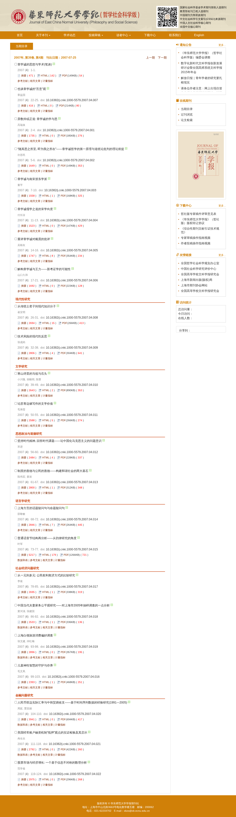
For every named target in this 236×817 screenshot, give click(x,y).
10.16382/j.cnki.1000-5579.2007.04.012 (72, 452)
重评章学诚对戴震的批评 (34, 239)
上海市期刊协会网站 (194, 285)
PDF (64, 75)
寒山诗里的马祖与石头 (32, 373)
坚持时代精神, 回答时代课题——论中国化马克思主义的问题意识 (60, 440)
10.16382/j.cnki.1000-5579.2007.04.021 (75, 744)
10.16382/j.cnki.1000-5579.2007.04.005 (72, 250)
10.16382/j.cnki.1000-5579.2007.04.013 (72, 482)
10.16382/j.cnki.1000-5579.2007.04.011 (72, 414)
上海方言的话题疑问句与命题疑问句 (41, 508)
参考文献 (23, 80)
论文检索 (187, 120)
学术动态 (69, 35)
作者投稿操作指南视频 (195, 243)
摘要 (23, 75)
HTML (44, 75)
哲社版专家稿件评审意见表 (198, 213)
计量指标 (48, 80)
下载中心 (150, 35)
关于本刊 (42, 35)
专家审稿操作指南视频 (195, 237)
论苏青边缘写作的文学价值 (35, 403)
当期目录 (187, 109)
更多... (222, 44)
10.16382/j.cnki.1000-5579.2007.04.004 (72, 220)
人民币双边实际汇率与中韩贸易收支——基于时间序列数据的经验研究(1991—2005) (72, 702)
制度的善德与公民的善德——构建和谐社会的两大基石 (53, 470)
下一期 (162, 57)
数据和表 (23, 560)
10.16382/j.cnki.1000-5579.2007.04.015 (72, 549)
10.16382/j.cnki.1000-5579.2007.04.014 (72, 519)
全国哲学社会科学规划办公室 (200, 263)
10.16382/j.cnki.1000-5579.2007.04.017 (72, 586)
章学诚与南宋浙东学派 (32, 179)
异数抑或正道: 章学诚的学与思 (37, 119)
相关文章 (35, 80)
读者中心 (122, 35)
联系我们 (175, 35)
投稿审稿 (95, 35)
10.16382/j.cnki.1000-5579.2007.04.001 (69, 130)
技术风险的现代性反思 (32, 336)
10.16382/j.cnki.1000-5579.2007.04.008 (72, 317)
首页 (20, 35)
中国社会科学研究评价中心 (198, 268)
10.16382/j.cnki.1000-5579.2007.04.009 (72, 347)
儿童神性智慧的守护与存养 (35, 665)
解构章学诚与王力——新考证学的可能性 (44, 269)
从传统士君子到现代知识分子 (37, 306)
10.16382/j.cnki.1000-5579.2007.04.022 (75, 774)
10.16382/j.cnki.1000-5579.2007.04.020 (75, 713)
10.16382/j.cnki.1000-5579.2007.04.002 (69, 160)
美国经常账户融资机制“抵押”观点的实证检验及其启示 (52, 732)
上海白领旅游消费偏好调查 (35, 635)
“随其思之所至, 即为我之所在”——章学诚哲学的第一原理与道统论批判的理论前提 (71, 149)
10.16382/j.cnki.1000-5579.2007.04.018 (72, 616)
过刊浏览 (187, 114)
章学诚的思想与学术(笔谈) (35, 64)
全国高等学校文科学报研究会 (200, 274)
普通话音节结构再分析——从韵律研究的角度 (47, 538)
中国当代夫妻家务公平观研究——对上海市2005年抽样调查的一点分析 (64, 605)
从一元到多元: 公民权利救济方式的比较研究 (46, 575)
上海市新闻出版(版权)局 (196, 279)
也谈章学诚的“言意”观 (32, 88)
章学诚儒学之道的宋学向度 (35, 209)
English (199, 35)
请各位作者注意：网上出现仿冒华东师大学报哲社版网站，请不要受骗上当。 (201, 90)
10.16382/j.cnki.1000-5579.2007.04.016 (74, 676)
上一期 (150, 57)
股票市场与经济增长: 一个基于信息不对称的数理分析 (52, 762)
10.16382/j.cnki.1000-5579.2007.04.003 (70, 190)
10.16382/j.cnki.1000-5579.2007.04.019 (72, 646)
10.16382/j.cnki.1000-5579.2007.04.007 (72, 100)
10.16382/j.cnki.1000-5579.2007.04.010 (72, 384)
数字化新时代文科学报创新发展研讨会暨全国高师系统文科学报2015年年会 (201, 65)
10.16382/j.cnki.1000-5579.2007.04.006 (72, 280)
